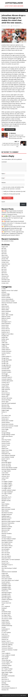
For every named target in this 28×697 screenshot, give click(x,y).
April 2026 (4, 253)
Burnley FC (4, 341)
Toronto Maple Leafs (7, 662)
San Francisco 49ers (7, 617)
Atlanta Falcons (5, 308)
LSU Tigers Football (6, 493)
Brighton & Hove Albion (7, 334)
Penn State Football (7, 578)
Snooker (4, 627)
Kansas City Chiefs (6, 464)
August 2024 (5, 265)
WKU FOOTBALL (6, 686)
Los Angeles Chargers (7, 481)
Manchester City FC (6, 497)
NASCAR (4, 535)
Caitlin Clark (4, 342)
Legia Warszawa (6, 474)
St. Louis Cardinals (6, 632)
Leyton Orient (5, 478)
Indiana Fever (5, 448)
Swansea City (5, 639)
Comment (4, 162)
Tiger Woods (5, 658)
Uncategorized (5, 667)
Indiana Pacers (5, 452)
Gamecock (4, 431)
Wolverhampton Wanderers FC (9, 688)
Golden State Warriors (7, 436)
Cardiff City (4, 346)
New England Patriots (7, 542)
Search (3, 201)
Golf (3, 438)
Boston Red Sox (6, 328)
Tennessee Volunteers (7, 648)
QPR (3, 604)
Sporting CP (4, 630)
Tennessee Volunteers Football (9, 650)
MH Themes (23, 695)
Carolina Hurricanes (6, 351)
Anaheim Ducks (5, 295)
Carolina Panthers (6, 353)
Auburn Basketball (6, 311)
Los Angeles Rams (6, 488)
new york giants (5, 549)
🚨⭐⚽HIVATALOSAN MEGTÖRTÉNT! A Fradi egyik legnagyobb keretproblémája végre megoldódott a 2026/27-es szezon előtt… (13, 228)
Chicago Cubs (5, 363)
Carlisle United (5, 348)
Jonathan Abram (10, 129)
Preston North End (6, 603)
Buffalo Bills (5, 337)
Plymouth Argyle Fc (6, 597)
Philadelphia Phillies (6, 589)
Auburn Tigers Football (7, 315)
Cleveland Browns (6, 370)
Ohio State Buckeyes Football (9, 568)
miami (3, 502)
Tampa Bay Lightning (7, 644)
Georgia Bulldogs (6, 433)
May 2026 (4, 252)
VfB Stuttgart (5, 674)
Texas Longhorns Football (8, 655)
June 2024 (4, 269)
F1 (2, 414)
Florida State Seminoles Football (10, 426)
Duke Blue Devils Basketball (9, 403)
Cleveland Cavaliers (6, 372)
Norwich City (5, 561)
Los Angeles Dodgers (7, 485)
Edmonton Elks (5, 405)
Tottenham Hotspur (7, 665)
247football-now (16, 26)
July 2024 (4, 267)
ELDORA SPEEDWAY (7, 408)
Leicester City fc (6, 476)
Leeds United (5, 473)
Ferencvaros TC (5, 417)
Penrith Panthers (6, 582)
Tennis (3, 651)
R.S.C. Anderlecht (6, 606)
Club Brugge (5, 374)
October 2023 (5, 283)
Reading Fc (4, 608)
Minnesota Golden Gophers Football (11, 521)
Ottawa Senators (6, 577)
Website (4, 182)
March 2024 (5, 274)
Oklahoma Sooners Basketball (9, 571)
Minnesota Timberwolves (8, 523)
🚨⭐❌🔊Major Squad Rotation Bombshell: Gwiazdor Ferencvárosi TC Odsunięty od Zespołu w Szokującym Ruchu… (14, 223)
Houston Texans (6, 445)
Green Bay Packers (6, 439)
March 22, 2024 (6, 26)
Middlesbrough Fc (6, 516)
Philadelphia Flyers (6, 587)
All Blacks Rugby (6, 294)
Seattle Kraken (5, 620)
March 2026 (5, 255)
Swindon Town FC (6, 641)
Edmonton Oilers (6, 407)
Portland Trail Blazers (7, 599)
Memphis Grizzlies (6, 500)
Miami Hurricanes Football (8, 509)
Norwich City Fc (5, 563)
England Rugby (5, 410)
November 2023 (6, 281)
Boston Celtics (5, 327)
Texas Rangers (5, 656)
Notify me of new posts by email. (11, 194)
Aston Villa (4, 304)
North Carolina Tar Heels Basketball (11, 559)
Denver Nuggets (6, 394)
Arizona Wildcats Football (8, 301)
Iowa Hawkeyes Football (8, 457)
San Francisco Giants (7, 618)
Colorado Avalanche (7, 379)
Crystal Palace (5, 386)
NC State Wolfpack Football (8, 538)
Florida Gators (5, 419)
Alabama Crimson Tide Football (9, 290)
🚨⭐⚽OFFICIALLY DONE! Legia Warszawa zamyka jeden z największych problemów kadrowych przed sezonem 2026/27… (13, 233)
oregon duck (5, 573)
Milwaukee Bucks (6, 519)
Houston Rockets (6, 443)
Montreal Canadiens (7, 533)
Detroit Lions (5, 396)
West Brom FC (5, 679)
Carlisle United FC (6, 349)
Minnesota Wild (5, 530)
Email (3, 178)
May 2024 (4, 271)
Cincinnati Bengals (6, 367)
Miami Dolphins (5, 504)
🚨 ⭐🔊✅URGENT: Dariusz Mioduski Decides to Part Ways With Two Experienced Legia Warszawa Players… (13, 217)
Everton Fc (4, 412)
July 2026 (4, 248)
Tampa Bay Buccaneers (8, 643)
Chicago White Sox (6, 365)
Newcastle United (6, 558)
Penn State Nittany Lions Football (10, 580)
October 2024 (5, 262)
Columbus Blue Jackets (7, 380)
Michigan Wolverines (7, 514)
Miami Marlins (5, 511)
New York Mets (5, 554)
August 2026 (5, 246)
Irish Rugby (4, 460)
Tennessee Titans (6, 646)
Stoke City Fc (5, 634)
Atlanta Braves (5, 306)
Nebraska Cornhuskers (7, 540)
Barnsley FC (5, 320)
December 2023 (6, 279)
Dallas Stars (5, 391)
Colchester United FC (7, 377)
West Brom (4, 677)
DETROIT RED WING (7, 398)
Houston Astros (5, 441)
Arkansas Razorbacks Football (9, 302)
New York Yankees (6, 556)
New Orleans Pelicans (7, 545)
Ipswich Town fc (6, 459)
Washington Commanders (8, 676)
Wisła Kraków (5, 684)
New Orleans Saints (6, 547)
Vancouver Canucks (6, 670)
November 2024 (6, 260)
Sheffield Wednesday (7, 625)
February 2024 (5, 276)
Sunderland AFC (5, 636)
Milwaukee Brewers (6, 518)
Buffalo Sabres (5, 339)
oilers (3, 570)
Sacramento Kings (6, 611)
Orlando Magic (5, 575)
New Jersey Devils (6, 544)
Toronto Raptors (6, 663)
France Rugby (5, 429)
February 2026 (5, 257)
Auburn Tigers (5, 313)
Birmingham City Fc (6, 321)
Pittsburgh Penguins (7, 592)
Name (3, 173)
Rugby (3, 610)
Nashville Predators (6, 537)
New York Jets (5, 551)
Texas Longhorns (6, 653)
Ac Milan (4, 288)
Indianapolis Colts (6, 453)
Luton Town (5, 495)
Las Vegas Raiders (6, 471)
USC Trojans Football (7, 669)
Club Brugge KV (5, 375)
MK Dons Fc (5, 531)
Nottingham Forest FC (7, 564)
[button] (26, 10)
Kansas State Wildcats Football (9, 467)
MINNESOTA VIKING (7, 526)
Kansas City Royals (6, 466)
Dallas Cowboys (6, 387)
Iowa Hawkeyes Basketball (8, 455)
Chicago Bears (5, 358)
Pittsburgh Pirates (6, 594)
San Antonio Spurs (6, 613)
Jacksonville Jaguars (6, 462)
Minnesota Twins (6, 525)
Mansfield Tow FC (6, 499)
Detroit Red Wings (6, 400)
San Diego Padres (6, 615)
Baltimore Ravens (6, 318)
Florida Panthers (6, 422)
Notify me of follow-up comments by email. (14, 191)
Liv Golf (3, 479)
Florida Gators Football (7, 420)
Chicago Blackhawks (7, 360)
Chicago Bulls (5, 361)
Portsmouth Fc (5, 601)
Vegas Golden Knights (7, 672)
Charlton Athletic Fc (6, 356)
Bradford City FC (6, 332)
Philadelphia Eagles (6, 585)
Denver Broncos (6, 393)
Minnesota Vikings (6, 528)
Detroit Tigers (5, 401)
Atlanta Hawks (5, 309)
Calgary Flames (5, 344)
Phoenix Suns (5, 590)
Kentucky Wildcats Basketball (9, 469)
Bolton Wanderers (6, 323)
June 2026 (4, 250)
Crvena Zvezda (5, 384)
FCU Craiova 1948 (6, 415)
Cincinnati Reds (5, 368)
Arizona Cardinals (6, 297)
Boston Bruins (5, 325)
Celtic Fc (4, 354)
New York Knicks (6, 552)
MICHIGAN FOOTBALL (7, 512)
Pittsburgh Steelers (6, 596)
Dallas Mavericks (6, 389)
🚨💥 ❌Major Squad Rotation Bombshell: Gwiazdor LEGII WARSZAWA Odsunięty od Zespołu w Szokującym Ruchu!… (12, 212)
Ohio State (4, 566)
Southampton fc (6, 629)
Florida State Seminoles (7, 424)
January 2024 (5, 278)
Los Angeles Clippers (7, 483)
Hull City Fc (4, 446)
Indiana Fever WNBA (7, 450)
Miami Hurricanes (6, 507)
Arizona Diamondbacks (7, 299)
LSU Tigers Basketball (7, 492)
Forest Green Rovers (7, 427)
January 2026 (5, 258)
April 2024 (4, 272)
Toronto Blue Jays (6, 660)
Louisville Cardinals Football (8, 490)
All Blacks (4, 292)
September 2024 (6, 264)
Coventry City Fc (6, 382)
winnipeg (4, 683)
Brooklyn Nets (5, 335)
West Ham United (6, 681)
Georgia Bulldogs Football (8, 434)
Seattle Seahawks (6, 624)
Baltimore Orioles (6, 316)
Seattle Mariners (6, 622)
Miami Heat (4, 505)
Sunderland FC (5, 637)
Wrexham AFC (5, 689)
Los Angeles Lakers (6, 486)
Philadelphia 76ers (6, 584)
